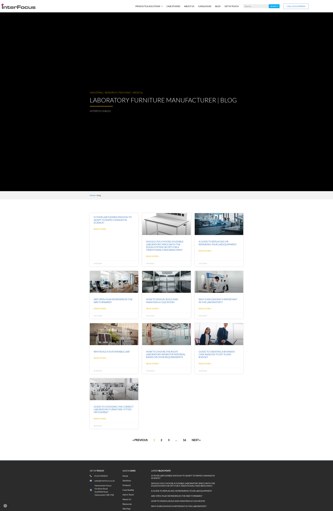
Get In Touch (232, 6)
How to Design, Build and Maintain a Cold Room (162, 300)
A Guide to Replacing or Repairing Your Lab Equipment (218, 243)
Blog (218, 6)
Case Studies (173, 6)
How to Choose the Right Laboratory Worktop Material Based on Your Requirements (165, 354)
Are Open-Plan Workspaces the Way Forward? (176, 496)
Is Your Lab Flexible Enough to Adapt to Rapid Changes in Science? (113, 220)
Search (274, 6)
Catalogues (204, 6)
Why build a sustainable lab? (112, 351)
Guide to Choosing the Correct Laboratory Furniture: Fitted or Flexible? (114, 409)
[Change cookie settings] (5, 505)
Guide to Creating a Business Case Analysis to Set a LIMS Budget (217, 354)
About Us (189, 6)
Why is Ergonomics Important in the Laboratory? (218, 300)
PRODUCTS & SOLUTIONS (147, 6)
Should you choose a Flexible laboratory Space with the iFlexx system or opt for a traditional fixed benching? (164, 245)
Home (92, 195)
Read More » (100, 229)
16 (184, 440)
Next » (196, 440)
